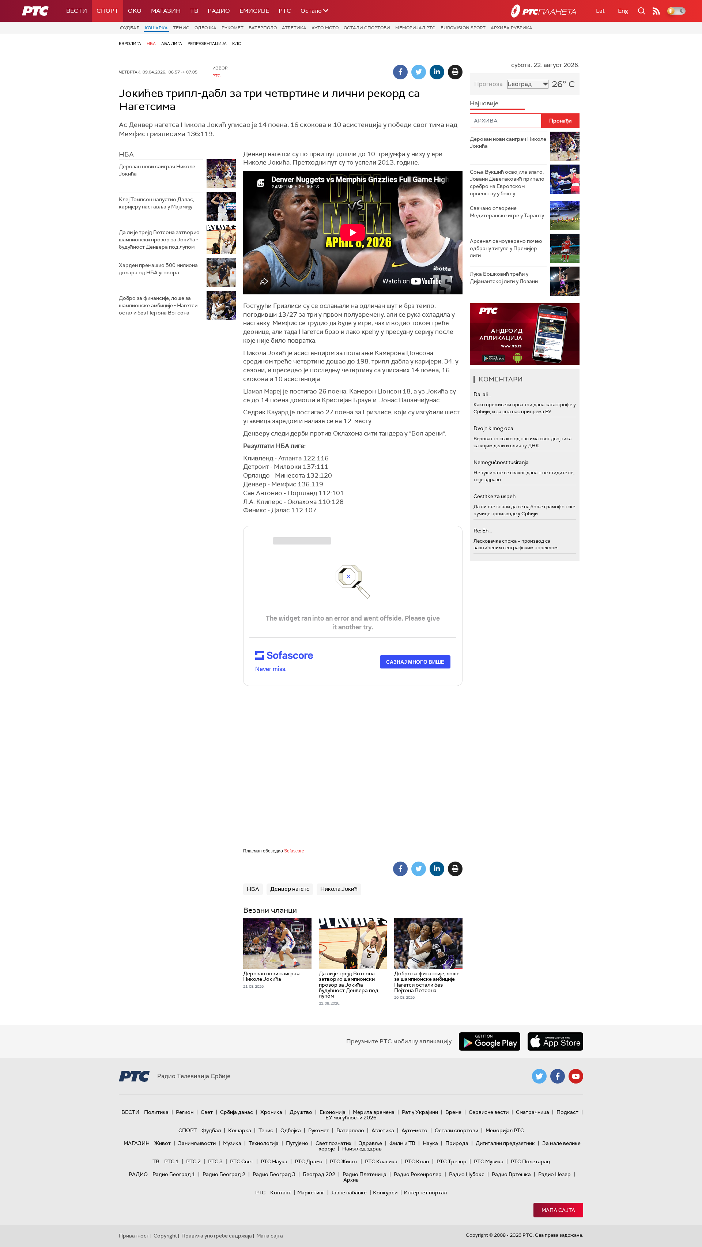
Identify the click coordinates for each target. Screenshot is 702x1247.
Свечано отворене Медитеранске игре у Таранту (507, 212)
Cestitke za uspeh (494, 496)
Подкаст (567, 1112)
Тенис (181, 28)
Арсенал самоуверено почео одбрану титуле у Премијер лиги (506, 248)
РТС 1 (171, 1161)
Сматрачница (532, 1112)
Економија (333, 1112)
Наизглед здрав (362, 1148)
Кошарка (156, 28)
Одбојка (205, 28)
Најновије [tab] (484, 103)
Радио (219, 11)
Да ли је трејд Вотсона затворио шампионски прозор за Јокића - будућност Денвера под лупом (159, 239)
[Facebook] (400, 72)
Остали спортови (367, 28)
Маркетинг (310, 1192)
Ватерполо (263, 28)
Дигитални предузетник (505, 1143)
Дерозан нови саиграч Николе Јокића (157, 170)
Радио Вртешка (511, 1174)
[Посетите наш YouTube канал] (576, 1076)
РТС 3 (215, 1161)
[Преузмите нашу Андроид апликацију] (489, 1041)
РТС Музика (488, 1161)
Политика (156, 1112)
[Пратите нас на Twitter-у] (539, 1076)
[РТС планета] (543, 11)
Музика (232, 1143)
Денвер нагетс (289, 889)
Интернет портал (425, 1192)
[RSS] (656, 11)
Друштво (301, 1112)
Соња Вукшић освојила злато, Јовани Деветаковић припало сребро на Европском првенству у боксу (507, 183)
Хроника (271, 1112)
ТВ (194, 11)
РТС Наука (274, 1161)
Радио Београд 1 (173, 1174)
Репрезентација (207, 43)
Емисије (254, 11)
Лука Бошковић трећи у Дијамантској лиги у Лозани (504, 278)
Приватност (134, 1235)
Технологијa (264, 1143)
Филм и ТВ (402, 1143)
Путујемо (297, 1143)
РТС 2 (193, 1161)
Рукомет (233, 28)
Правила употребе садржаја (216, 1235)
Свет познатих (333, 1143)
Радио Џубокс (466, 1174)
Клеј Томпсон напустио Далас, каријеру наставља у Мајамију (156, 203)
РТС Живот (344, 1161)
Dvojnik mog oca (493, 428)
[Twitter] (418, 72)
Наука (430, 1143)
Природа (456, 1143)
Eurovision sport (463, 28)
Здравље (370, 1143)
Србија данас (236, 1112)
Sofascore (294, 851)
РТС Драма (308, 1161)
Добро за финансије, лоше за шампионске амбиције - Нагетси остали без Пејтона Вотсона (158, 305)
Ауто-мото (325, 28)
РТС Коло (417, 1161)
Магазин (166, 11)
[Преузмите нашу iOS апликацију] (555, 1041)
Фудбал (130, 28)
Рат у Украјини (420, 1112)
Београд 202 (319, 1174)
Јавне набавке (349, 1192)
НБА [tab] (126, 154)
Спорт (107, 11)
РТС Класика (381, 1161)
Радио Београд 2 (224, 1174)
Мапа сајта (558, 1210)
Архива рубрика (511, 28)
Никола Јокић (339, 889)
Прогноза (488, 84)
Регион (184, 1112)
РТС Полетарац (530, 1161)
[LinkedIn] (437, 72)
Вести (76, 11)
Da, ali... (482, 394)
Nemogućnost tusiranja (501, 462)
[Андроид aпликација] (525, 334)
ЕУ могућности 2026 (351, 1117)
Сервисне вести (489, 1112)
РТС (285, 11)
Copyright (165, 1235)
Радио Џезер (554, 1174)
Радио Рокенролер (418, 1174)
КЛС (236, 43)
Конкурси (385, 1192)
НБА (151, 43)
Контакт (280, 1192)
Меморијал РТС (415, 28)
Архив (351, 1179)
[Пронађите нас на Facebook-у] (557, 1076)
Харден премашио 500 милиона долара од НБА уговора (158, 269)
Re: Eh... (482, 530)
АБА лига (171, 43)
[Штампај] (455, 72)
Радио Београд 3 (274, 1174)
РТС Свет (241, 1161)
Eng (623, 11)
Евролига (130, 43)
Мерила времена (374, 1112)
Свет (207, 1112)
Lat (600, 11)
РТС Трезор (452, 1161)
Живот (162, 1143)
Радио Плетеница (364, 1174)
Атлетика (294, 28)
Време (453, 1112)
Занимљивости (197, 1143)
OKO (134, 11)
